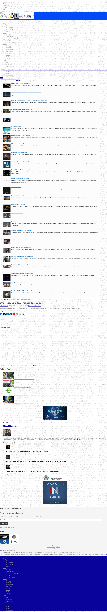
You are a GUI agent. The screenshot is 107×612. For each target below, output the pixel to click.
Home (1, 300)
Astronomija (6, 53)
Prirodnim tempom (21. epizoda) (22, 387)
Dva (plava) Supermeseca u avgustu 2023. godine (21, 161)
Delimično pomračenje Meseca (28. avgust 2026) (20, 83)
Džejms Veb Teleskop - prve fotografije (19, 195)
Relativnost (9, 64)
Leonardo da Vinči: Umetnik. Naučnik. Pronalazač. (21, 290)
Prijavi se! (4, 523)
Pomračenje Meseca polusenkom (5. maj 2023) (20, 169)
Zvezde (8, 58)
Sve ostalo (12, 42)
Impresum (6, 5)
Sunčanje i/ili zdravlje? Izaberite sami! (19, 282)
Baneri (5, 7)
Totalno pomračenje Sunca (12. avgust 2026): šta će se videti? (32, 471)
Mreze (8, 73)
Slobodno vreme (10, 36)
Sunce (8, 55)
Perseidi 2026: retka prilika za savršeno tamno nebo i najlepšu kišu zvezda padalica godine (29, 100)
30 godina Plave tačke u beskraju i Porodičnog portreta (22, 273)
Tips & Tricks (9, 75)
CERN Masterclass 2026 (16, 126)
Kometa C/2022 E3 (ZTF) (16, 187)
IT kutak (53, 549)
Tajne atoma (9, 66)
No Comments (37, 306)
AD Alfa (53, 545)
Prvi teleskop (13, 221)
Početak (5, 22)
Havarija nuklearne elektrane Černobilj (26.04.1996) (21, 109)
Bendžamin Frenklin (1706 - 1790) (18, 204)
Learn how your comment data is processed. (32, 366)
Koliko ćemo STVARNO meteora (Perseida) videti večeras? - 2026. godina (26, 92)
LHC (7, 62)
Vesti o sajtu (9, 29)
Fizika (4, 60)
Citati (10, 40)
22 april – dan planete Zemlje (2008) (23, 403)
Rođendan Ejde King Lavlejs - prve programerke (21, 247)
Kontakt (5, 2)
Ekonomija (9, 47)
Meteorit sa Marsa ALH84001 (17, 213)
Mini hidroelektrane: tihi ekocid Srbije (24, 379)
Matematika (9, 49)
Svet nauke (3, 550)
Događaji (8, 35)
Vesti (4, 33)
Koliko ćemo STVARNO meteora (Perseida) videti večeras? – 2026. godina (36, 461)
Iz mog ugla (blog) (14, 38)
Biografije (9, 51)
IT (3, 69)
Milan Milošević (4, 306)
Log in (5, 9)
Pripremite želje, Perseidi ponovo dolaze (19, 152)
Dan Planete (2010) (19, 395)
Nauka (5, 44)
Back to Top (104, 554)
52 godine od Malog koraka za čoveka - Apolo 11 (21, 230)
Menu (1, 78)
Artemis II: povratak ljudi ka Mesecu (18, 118)
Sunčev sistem (10, 57)
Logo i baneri (9, 27)
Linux (7, 71)
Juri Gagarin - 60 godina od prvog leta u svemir (20, 239)
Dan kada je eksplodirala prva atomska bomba (20, 264)
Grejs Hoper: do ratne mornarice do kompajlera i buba (22, 256)
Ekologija (8, 46)
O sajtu (5, 4)
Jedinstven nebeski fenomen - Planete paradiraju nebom (22, 143)
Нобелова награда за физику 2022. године (20, 178)
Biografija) (79, 439)
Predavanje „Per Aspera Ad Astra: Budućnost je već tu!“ (22, 135)
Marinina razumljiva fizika (53, 547)
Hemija (5, 67)
